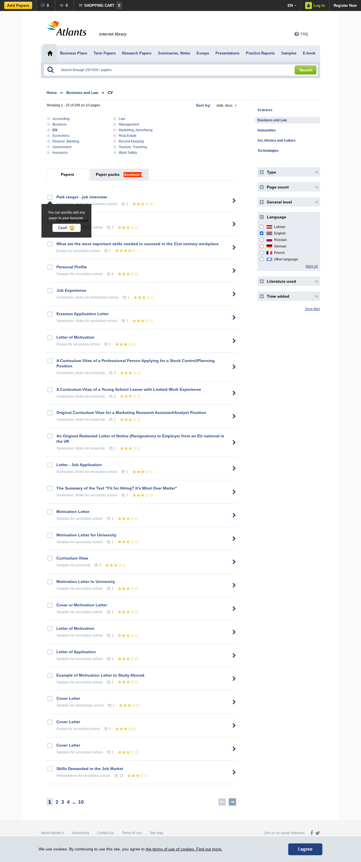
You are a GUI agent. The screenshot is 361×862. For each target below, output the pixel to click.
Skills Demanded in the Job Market (89, 768)
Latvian (279, 227)
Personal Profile (71, 267)
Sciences (264, 110)
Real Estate (128, 136)
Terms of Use (132, 833)
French (279, 253)
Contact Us (105, 833)
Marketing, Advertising (136, 130)
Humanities (266, 130)
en (290, 5)
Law (122, 119)
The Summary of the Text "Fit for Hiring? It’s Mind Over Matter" (116, 488)
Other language (286, 259)
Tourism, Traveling (133, 147)
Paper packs (108, 174)
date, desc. (225, 106)
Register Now (345, 5)
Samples (63, 274)
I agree (305, 849)
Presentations (67, 776)
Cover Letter (68, 698)
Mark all (312, 266)
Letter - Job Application (79, 464)
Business (59, 124)
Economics (60, 136)
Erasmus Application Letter (82, 314)
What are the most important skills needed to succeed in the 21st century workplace (137, 244)
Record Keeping (131, 141)
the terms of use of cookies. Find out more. (184, 849)
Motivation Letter (72, 511)
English (280, 233)
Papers (67, 174)
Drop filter (312, 309)
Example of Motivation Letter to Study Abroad (100, 675)
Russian (280, 240)
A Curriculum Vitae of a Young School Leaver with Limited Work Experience (128, 389)
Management (129, 124)
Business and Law (82, 93)
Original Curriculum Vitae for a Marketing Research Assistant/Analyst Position (131, 412)
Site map (156, 833)
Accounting (61, 119)
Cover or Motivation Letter (81, 605)
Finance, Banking (65, 141)
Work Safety (128, 153)
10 (81, 801)
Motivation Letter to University (85, 581)
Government (61, 147)
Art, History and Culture (276, 140)
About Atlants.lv (52, 833)
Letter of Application (76, 652)
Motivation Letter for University (86, 535)
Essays (61, 251)
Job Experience (71, 290)
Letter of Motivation (75, 337)
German (280, 246)
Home (52, 93)
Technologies (268, 151)
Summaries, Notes (70, 297)
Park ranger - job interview (81, 197)
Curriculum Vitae (72, 558)
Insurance (60, 153)
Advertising (80, 833)
